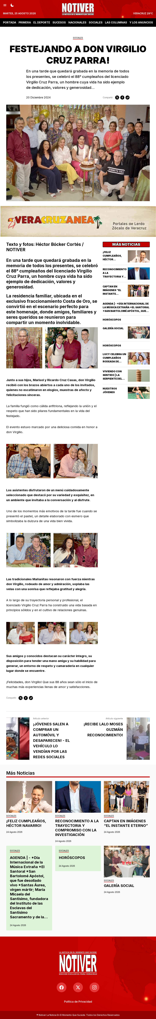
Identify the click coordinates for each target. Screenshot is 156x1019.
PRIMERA (25, 22)
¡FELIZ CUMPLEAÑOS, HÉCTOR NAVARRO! (26, 823)
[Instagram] (94, 987)
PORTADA (9, 22)
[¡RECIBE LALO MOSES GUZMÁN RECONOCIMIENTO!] (138, 738)
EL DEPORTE (41, 22)
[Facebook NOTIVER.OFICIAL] (61, 987)
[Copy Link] (127, 97)
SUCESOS (59, 22)
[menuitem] (78, 1002)
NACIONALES (77, 22)
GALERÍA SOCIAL (113, 328)
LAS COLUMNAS (116, 22)
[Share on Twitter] (117, 97)
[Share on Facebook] (122, 97)
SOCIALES (96, 22)
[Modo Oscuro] (12, 5)
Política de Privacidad (78, 1001)
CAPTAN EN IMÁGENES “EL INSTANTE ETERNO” (126, 823)
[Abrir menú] (5, 5)
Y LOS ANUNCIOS (141, 22)
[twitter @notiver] (78, 987)
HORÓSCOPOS (112, 319)
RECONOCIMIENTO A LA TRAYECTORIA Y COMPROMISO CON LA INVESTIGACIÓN (77, 828)
